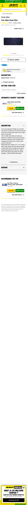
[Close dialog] (23, 487)
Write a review (17, 23)
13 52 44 (19, 2)
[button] (4, 5)
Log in (8, 69)
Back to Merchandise (7, 13)
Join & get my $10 (13, 500)
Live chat (10, 2)
